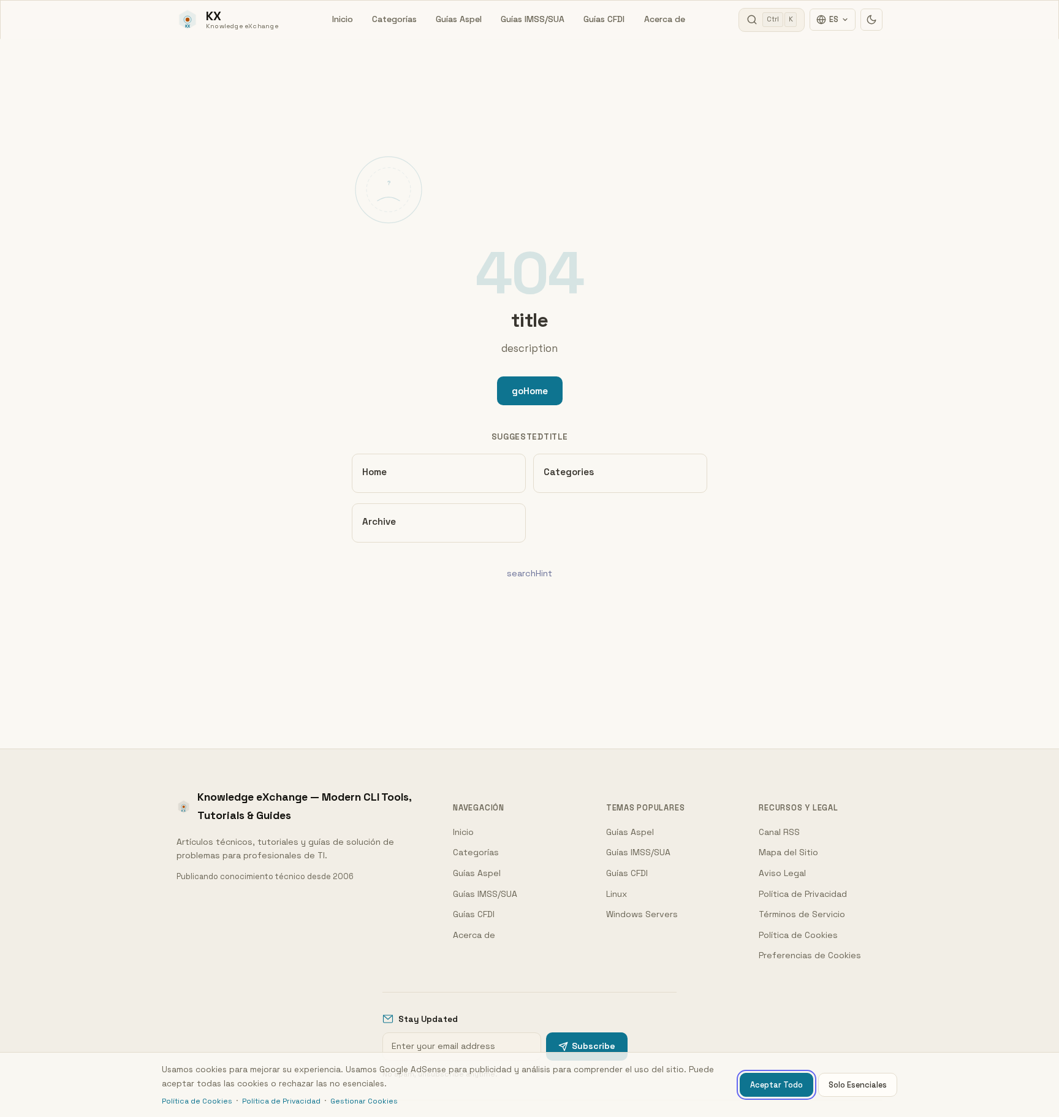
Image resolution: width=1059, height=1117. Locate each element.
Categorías (394, 19)
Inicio (342, 19)
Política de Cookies (798, 934)
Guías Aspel (459, 19)
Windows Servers (642, 914)
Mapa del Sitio (788, 852)
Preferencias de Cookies (810, 955)
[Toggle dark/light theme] (871, 20)
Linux (616, 893)
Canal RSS (779, 831)
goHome (530, 391)
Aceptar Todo (776, 1085)
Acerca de (664, 19)
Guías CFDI (603, 19)
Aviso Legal (782, 873)
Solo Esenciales (858, 1085)
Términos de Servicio (802, 914)
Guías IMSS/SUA (532, 19)
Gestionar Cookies (364, 1101)
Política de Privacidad (803, 893)
